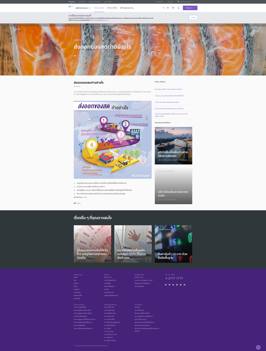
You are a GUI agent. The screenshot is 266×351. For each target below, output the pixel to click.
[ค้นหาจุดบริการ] (173, 8)
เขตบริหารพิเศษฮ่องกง (80, 316)
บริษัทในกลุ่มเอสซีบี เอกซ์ (111, 295)
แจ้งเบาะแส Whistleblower (142, 325)
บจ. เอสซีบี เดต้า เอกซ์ (110, 334)
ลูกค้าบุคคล (72, 2)
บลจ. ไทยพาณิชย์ (109, 310)
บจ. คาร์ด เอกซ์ (108, 331)
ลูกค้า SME (82, 2)
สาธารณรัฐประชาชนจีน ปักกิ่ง (82, 310)
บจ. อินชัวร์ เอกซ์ (109, 316)
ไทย (164, 8)
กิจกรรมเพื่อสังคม (109, 286)
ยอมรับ (193, 17)
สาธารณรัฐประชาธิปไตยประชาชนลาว (84, 319)
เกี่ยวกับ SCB (107, 277)
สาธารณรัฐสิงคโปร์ (79, 325)
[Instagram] (184, 285)
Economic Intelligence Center (144, 280)
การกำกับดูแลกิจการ (110, 280)
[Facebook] (166, 285)
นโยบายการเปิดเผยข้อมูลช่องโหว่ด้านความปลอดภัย (147, 329)
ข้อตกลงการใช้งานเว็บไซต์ (142, 313)
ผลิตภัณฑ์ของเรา (82, 8)
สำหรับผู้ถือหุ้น (159, 2)
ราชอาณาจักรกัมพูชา (80, 307)
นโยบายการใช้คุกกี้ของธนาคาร (99, 20)
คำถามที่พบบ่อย (139, 286)
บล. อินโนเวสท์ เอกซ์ (110, 313)
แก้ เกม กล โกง (112, 8)
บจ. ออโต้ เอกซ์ (108, 337)
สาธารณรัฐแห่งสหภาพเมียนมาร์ (83, 328)
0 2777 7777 (174, 278)
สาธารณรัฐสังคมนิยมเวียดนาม (83, 322)
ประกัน (75, 286)
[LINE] (169, 285)
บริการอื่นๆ (77, 298)
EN (168, 8)
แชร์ (77, 56)
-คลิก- (86, 197)
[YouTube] (177, 285)
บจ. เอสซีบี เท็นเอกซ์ (110, 325)
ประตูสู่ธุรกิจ (95, 25)
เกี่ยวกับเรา (170, 2)
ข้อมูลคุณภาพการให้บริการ (142, 283)
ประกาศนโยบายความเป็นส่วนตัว (144, 316)
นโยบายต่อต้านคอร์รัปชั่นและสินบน (144, 322)
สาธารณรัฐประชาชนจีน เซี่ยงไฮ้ (83, 313)
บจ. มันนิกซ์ (107, 328)
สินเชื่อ (75, 277)
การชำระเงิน (77, 292)
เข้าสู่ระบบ (189, 8)
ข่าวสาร (106, 289)
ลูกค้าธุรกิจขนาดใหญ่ (94, 2)
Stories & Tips (99, 8)
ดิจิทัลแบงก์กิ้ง (78, 295)
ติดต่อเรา (137, 307)
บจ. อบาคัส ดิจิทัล (109, 319)
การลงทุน (76, 289)
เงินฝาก (76, 283)
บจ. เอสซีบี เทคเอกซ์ (110, 340)
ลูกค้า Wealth (108, 2)
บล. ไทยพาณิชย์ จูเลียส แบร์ (112, 322)
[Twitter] (181, 285)
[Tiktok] (173, 285)
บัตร (75, 280)
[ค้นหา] (178, 8)
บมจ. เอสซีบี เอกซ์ (109, 307)
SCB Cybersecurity (126, 8)
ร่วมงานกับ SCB (108, 292)
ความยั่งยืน (107, 283)
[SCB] (71, 6)
